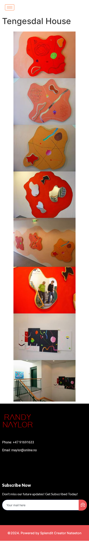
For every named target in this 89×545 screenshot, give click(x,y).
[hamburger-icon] (9, 7)
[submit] (83, 505)
